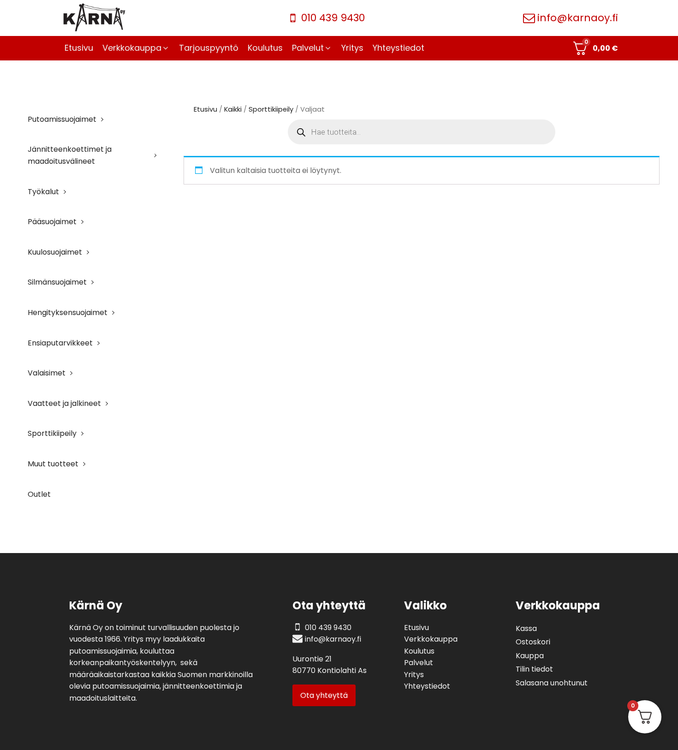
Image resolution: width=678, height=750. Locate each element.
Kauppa (530, 655)
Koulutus (419, 651)
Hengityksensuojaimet (67, 312)
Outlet (39, 494)
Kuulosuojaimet (55, 252)
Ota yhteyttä (324, 695)
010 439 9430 (333, 18)
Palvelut (418, 662)
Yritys (414, 674)
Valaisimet (46, 373)
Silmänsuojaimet (57, 282)
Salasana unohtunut (552, 683)
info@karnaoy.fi (577, 18)
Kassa (526, 628)
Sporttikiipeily (52, 433)
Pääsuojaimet (52, 221)
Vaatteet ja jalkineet (64, 403)
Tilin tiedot (534, 669)
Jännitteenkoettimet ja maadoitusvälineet (70, 155)
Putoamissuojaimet (62, 119)
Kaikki (233, 109)
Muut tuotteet (53, 463)
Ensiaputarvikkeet (60, 343)
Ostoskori (533, 642)
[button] (136, 48)
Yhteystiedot (427, 686)
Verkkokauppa (431, 639)
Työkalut (43, 191)
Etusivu (205, 109)
